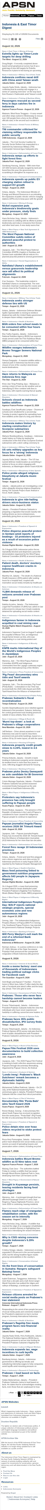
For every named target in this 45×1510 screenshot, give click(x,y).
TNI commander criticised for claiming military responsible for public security (22, 132)
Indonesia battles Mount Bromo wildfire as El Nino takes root (21, 1160)
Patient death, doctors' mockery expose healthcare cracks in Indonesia (21, 566)
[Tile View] (12, 39)
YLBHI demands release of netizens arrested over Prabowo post (21, 594)
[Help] (20, 39)
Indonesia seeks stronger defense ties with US (17, 302)
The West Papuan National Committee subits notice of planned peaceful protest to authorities (19, 238)
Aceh (23, 16)
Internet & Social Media (28, 964)
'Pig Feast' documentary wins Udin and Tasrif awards (20, 676)
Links (5, 1487)
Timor (39, 16)
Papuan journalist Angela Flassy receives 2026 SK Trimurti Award (22, 825)
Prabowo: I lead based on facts (21, 1373)
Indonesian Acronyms (12, 1489)
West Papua (13, 229)
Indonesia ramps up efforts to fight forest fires (20, 157)
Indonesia (14, 16)
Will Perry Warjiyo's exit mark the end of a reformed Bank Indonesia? (22, 937)
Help (33, 1499)
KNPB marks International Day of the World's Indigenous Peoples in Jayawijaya (22, 651)
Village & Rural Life (27, 719)
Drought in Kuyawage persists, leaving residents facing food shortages (21, 1187)
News (4, 51)
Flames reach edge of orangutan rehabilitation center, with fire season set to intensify (22, 1213)
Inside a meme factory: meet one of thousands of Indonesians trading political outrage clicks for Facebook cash (22, 970)
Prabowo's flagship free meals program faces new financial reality (20, 1326)
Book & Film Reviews (29, 1046)
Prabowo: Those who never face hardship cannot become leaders (22, 997)
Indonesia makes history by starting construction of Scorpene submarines (19, 426)
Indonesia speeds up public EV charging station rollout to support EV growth (21, 182)
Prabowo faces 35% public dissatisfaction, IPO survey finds (22, 1020)
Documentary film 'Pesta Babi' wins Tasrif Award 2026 (20, 1102)
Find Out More (9, 1471)
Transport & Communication (30, 177)
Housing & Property (27, 743)
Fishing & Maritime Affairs (29, 98)
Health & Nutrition (26, 321)
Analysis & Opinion (27, 1072)
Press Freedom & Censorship (31, 672)
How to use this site (11, 1475)
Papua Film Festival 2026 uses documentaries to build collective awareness (22, 1051)
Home (6, 16)
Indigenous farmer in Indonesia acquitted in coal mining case (21, 621)
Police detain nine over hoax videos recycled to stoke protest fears (21, 1129)
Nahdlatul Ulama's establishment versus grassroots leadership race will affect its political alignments (22, 270)
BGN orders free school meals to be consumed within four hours (22, 325)
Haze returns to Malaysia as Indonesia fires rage (19, 375)
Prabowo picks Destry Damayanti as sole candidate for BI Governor (22, 773)
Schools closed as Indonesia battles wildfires (19, 401)
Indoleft (4, 1407)
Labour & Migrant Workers (30, 1347)
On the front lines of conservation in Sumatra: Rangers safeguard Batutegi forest (22, 1268)
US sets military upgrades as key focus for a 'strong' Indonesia (22, 451)
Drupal (13, 1493)
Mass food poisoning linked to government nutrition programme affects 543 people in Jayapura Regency (22, 875)
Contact (27, 1497)
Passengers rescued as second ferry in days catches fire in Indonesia (21, 103)
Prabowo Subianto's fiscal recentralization (18, 699)
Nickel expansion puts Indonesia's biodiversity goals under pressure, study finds (20, 208)
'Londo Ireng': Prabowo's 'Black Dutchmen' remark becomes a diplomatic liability (21, 1077)
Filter (38, 39)
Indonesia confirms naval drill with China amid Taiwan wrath (20, 78)
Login (5, 1478)
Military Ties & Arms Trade (29, 75)
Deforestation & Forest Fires (30, 153)
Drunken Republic (9, 1422)
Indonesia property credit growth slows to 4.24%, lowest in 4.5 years (22, 748)
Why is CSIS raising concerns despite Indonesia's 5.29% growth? (20, 1240)
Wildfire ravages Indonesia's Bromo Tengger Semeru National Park (22, 350)
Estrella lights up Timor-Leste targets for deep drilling (20, 55)
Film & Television (28, 1098)
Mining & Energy (26, 51)
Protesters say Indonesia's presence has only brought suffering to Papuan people (18, 800)
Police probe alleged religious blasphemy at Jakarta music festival (20, 476)
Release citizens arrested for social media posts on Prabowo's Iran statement (22, 1297)
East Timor (13, 51)
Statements (6, 1290)
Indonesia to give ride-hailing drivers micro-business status (20, 501)
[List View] (16, 39)
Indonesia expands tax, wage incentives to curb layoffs (20, 1351)
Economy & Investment (28, 1235)
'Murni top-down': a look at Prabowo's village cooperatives (21, 723)
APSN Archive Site (9, 1438)
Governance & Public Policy (30, 695)
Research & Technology (29, 1370)
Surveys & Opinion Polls (29, 1016)
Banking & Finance (27, 769)
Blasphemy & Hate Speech (30, 471)
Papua (31, 16)
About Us (18, 1497)
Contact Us (7, 1473)
